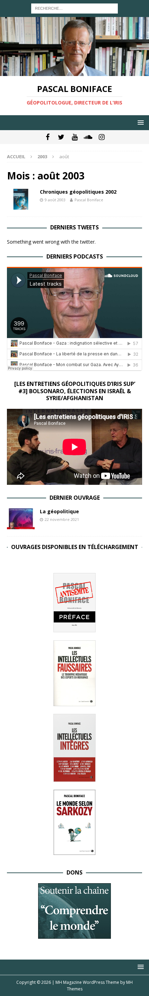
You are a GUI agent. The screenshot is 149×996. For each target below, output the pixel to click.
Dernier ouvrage (75, 497)
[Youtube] (75, 137)
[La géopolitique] (21, 518)
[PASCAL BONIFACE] (74, 71)
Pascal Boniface (88, 199)
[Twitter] (61, 137)
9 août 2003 (55, 199)
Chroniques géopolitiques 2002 (78, 191)
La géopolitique (59, 511)
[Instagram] (102, 137)
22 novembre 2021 (62, 519)
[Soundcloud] (88, 137)
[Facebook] (48, 137)
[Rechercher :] (74, 8)
